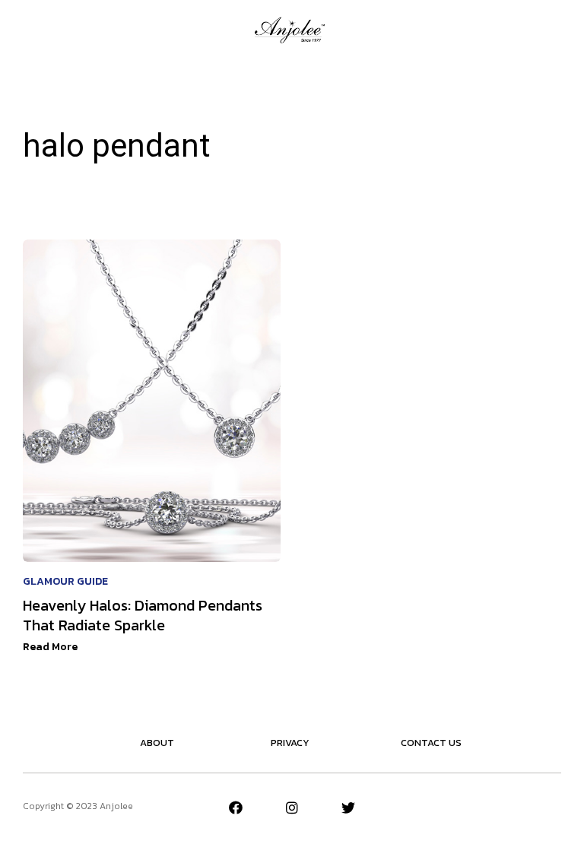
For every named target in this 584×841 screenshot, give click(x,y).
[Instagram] (292, 807)
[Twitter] (348, 807)
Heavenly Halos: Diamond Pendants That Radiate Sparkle (142, 615)
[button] (29, 30)
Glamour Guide (65, 581)
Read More (50, 647)
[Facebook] (236, 807)
